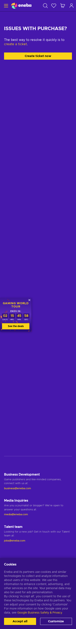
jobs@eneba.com (14, 540)
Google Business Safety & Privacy (39, 612)
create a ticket (15, 44)
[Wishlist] (53, 5)
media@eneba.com (16, 514)
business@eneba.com (17, 488)
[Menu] (5, 5)
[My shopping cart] (62, 5)
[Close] (29, 300)
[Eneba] (21, 5)
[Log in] (71, 5)
